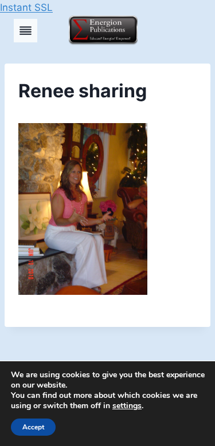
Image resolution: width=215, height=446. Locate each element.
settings (127, 406)
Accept (33, 427)
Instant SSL (26, 7)
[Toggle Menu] (25, 30)
